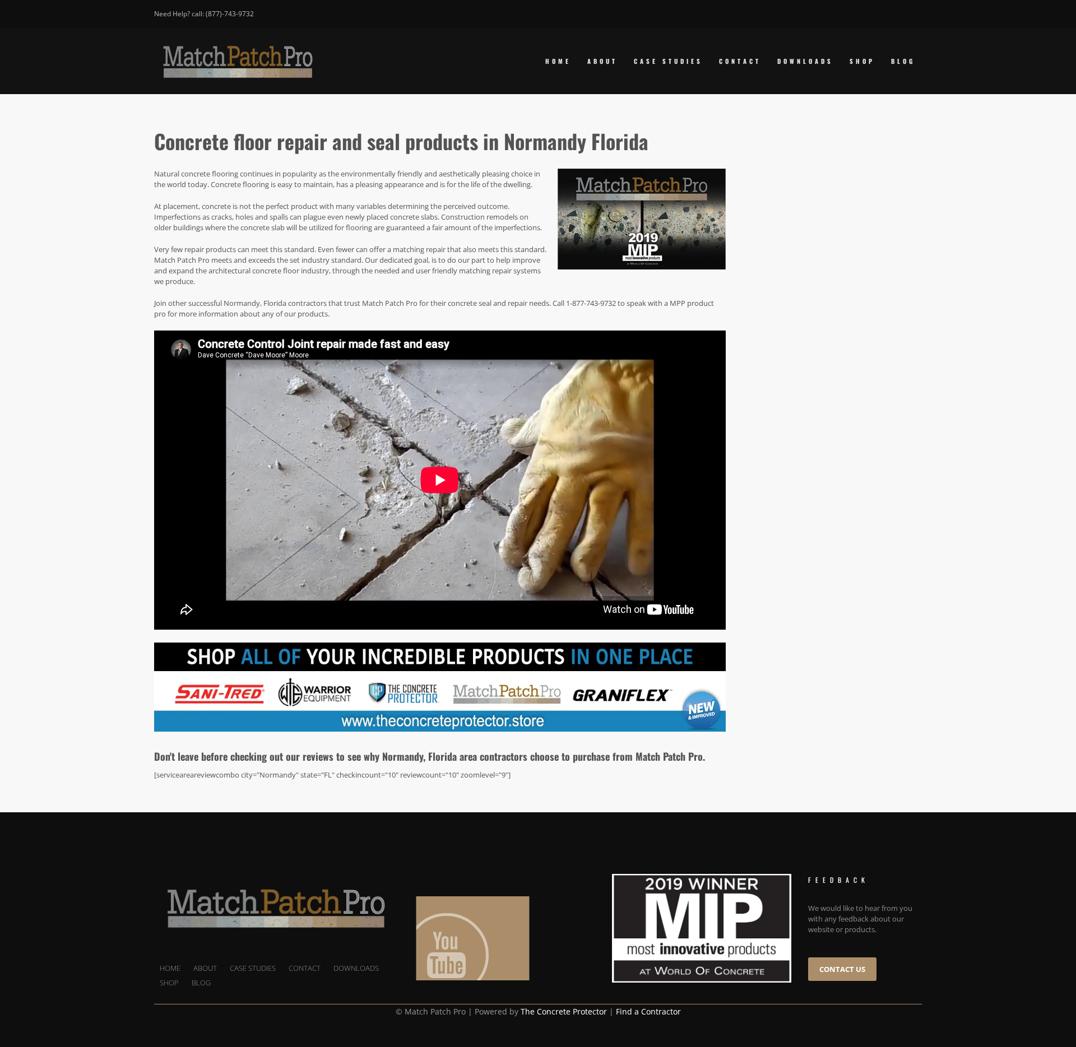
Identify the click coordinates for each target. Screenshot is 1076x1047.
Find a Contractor (648, 1011)
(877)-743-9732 (230, 13)
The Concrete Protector (564, 1011)
